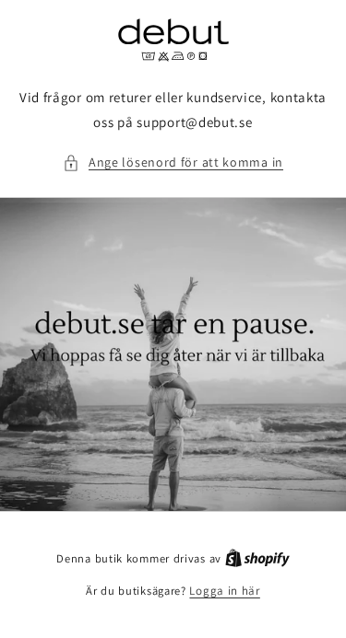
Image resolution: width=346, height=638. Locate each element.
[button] (173, 162)
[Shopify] (257, 558)
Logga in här (224, 590)
